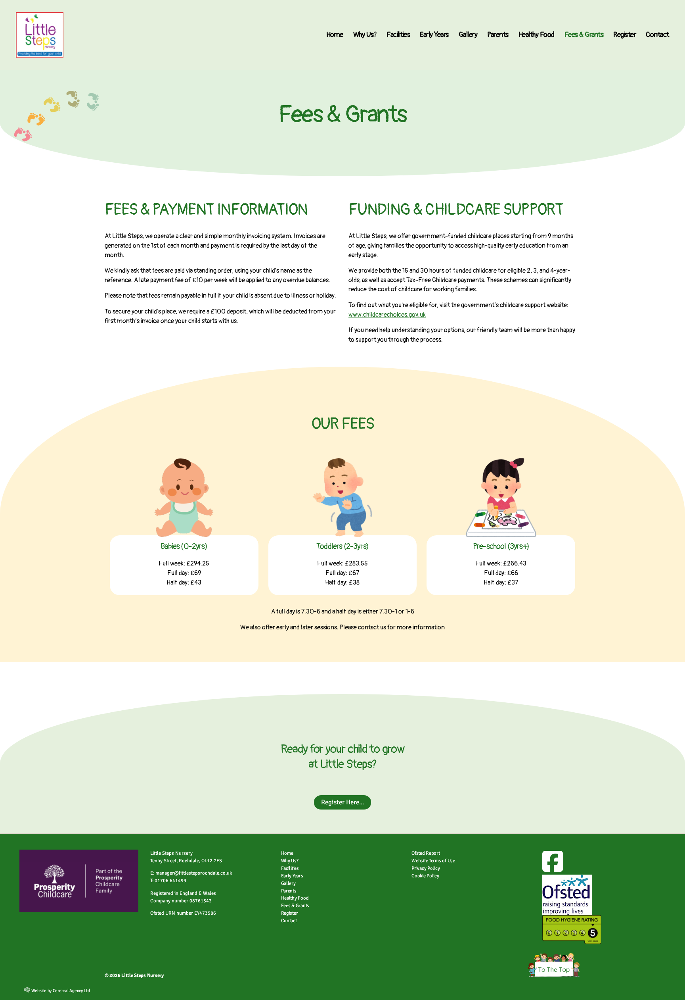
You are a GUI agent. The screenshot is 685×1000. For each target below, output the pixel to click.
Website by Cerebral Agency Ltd (60, 990)
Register (624, 35)
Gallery (468, 35)
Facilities (398, 35)
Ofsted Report (425, 853)
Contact (657, 35)
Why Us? (365, 35)
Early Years (434, 35)
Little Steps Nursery (142, 975)
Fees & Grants (584, 35)
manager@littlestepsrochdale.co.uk (193, 873)
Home (334, 35)
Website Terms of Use (433, 861)
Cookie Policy (425, 876)
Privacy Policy (425, 868)
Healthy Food (537, 35)
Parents (498, 35)
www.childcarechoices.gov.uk (387, 315)
